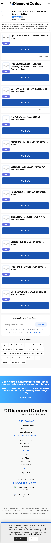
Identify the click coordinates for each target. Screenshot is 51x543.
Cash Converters (38, 349)
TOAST (28, 349)
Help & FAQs (25, 473)
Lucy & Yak (6, 358)
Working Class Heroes (18, 362)
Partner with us (25, 464)
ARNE (11, 345)
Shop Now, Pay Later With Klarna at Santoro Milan (28, 293)
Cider (20, 358)
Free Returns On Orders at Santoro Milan (28, 268)
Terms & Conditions (36, 332)
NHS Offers (25, 429)
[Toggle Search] (49, 3)
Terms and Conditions (25, 479)
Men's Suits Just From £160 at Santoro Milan (25, 118)
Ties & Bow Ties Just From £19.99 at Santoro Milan (28, 218)
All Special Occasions (25, 425)
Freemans (40, 353)
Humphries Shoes (29, 353)
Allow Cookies (21, 539)
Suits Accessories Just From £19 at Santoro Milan (28, 168)
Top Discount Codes (25, 440)
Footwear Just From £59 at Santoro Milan (29, 193)
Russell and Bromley (15, 353)
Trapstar (28, 345)
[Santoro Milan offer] (6, 37)
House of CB (19, 345)
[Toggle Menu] (2, 3)
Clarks (14, 358)
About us (25, 455)
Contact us (25, 461)
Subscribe (41, 324)
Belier (37, 358)
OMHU (5, 353)
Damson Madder (7, 349)
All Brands (25, 447)
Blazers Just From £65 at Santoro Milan (27, 243)
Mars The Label (19, 349)
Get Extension (25, 397)
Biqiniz (5, 345)
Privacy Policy (26, 476)
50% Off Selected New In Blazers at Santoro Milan (29, 90)
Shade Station (28, 358)
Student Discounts (25, 432)
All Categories (25, 443)
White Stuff (6, 362)
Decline (33, 539)
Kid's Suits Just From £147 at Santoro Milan (29, 143)
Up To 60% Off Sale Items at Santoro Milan (29, 37)
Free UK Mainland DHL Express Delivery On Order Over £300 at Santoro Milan (27, 66)
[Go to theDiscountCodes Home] (25, 3)
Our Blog (25, 458)
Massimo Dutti (37, 345)
